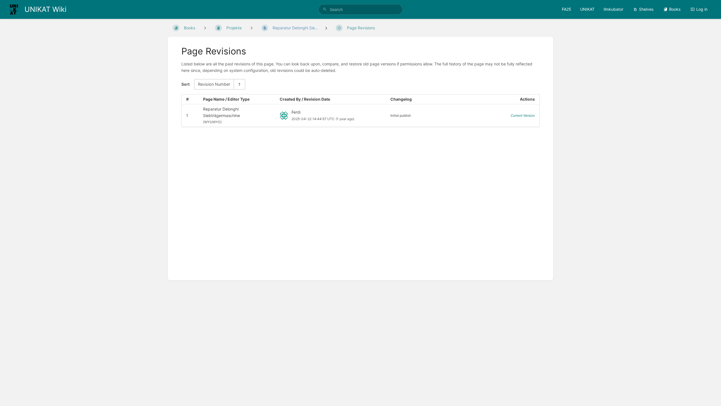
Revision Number (214, 84)
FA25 (566, 9)
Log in (701, 9)
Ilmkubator (613, 9)
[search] (360, 9)
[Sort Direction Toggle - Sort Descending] (239, 84)
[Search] (325, 9)
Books (674, 9)
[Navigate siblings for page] (251, 28)
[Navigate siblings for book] (205, 28)
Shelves (646, 9)
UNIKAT (587, 9)
